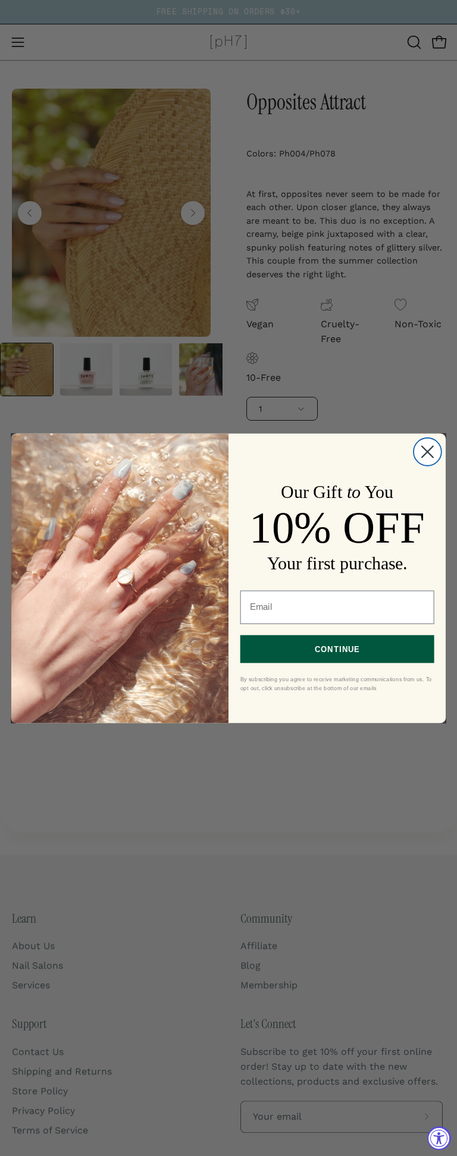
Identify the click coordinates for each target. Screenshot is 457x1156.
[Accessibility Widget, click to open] (439, 1138)
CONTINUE (337, 648)
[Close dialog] (428, 451)
